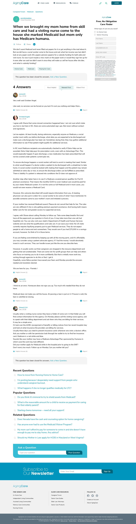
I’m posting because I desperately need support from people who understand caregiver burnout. (47, 381)
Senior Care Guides (57, 498)
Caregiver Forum (56, 495)
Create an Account (93, 500)
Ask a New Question (58, 77)
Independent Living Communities (23, 498)
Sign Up (107, 471)
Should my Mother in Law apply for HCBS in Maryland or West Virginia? (50, 437)
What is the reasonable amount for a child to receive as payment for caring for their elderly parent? (51, 404)
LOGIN (116, 3)
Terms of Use (63, 521)
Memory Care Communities (21, 505)
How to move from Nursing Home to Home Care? (40, 375)
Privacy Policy (103, 74)
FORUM (75, 3)
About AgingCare (92, 503)
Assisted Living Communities (22, 502)
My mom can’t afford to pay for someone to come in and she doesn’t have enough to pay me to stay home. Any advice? (51, 431)
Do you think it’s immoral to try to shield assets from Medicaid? (46, 397)
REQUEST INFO (106, 79)
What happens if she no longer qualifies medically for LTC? (44, 388)
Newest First (66, 87)
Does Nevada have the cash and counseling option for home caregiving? (50, 419)
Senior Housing (102, 35)
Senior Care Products (58, 505)
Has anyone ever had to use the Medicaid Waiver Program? (44, 424)
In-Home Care (102, 32)
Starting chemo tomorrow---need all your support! (40, 410)
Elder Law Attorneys (57, 502)
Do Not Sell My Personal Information (87, 521)
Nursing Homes (18, 508)
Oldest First (80, 87)
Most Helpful (51, 87)
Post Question (74, 452)
